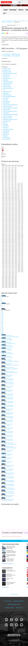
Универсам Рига (7, 86)
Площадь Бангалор (8, 88)
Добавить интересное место (14, 604)
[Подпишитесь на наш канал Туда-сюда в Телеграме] (6, 621)
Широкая (5, 80)
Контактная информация (18, 601)
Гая (4, 90)
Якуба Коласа (6, 85)
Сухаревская (6, 131)
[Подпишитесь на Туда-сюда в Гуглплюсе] (6, 627)
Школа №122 (6, 76)
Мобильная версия (14, 594)
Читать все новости (7, 563)
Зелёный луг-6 (7, 70)
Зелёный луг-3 (7, 75)
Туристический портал (14, 640)
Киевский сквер (7, 91)
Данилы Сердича (7, 106)
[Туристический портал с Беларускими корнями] (14, 635)
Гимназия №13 (7, 121)
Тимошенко (6, 113)
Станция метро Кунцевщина (10, 114)
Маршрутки (24, 20)
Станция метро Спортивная (10, 108)
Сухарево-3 (6, 126)
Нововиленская (7, 94)
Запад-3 (5, 122)
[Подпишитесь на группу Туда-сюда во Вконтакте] (16, 621)
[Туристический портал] (6, 2)
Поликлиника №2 (7, 117)
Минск (19, 20)
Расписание (14, 20)
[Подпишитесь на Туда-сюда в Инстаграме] (11, 627)
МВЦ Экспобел (7, 68)
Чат (4, 13)
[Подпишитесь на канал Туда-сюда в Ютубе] (21, 627)
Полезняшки (12, 9)
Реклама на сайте (7, 601)
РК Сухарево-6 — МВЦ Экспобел (11, 54)
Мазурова (5, 124)
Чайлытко (5, 127)
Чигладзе (5, 99)
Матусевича (6, 103)
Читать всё (5, 587)
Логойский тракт (7, 78)
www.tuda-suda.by (16, 638)
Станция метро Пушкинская (10, 104)
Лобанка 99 (6, 134)
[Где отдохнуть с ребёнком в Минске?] (14, 5)
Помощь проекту (19, 607)
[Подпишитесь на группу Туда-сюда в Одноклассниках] (21, 621)
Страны (5, 9)
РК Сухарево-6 (7, 139)
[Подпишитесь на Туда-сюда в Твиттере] (16, 627)
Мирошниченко (7, 71)
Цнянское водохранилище (10, 73)
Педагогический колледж (10, 111)
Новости (20, 9)
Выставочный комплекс (9, 96)
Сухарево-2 (6, 132)
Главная (3, 20)
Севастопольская (7, 83)
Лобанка (5, 136)
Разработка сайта (14, 642)
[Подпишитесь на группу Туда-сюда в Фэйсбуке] (11, 621)
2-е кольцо (6, 98)
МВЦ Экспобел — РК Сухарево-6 (7, 21)
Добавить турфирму (9, 607)
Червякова (6, 93)
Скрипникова (6, 137)
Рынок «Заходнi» (7, 116)
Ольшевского (6, 101)
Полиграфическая (8, 81)
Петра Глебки (6, 109)
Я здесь (19, 2)
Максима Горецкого (8, 129)
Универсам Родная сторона (10, 119)
